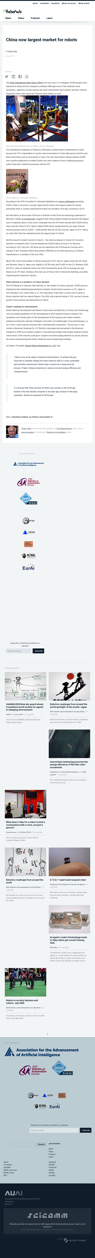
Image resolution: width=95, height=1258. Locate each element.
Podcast (35, 18)
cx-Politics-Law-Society (39, 417)
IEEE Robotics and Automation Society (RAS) (67, 712)
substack (52, 1162)
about (35, 3)
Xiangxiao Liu (55, 772)
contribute (44, 3)
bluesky (52, 1173)
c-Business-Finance (19, 417)
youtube (52, 1175)
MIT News (54, 947)
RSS (5, 1175)
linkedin (52, 1165)
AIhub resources (69, 3)
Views (21, 18)
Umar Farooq (11, 832)
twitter (51, 1170)
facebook (53, 1167)
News (8, 18)
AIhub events (84, 3)
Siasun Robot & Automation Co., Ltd (40, 346)
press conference (66, 201)
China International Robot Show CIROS (26, 83)
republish (55, 3)
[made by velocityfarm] (71, 1240)
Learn (50, 18)
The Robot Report (64, 428)
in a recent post (28, 219)
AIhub (8, 714)
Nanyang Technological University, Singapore (67, 884)
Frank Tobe (12, 51)
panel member (27, 432)
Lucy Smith (18, 714)
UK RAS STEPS (25, 832)
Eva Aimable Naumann (69, 772)
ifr (51, 417)
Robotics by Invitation (56, 432)
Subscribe (39, 651)
